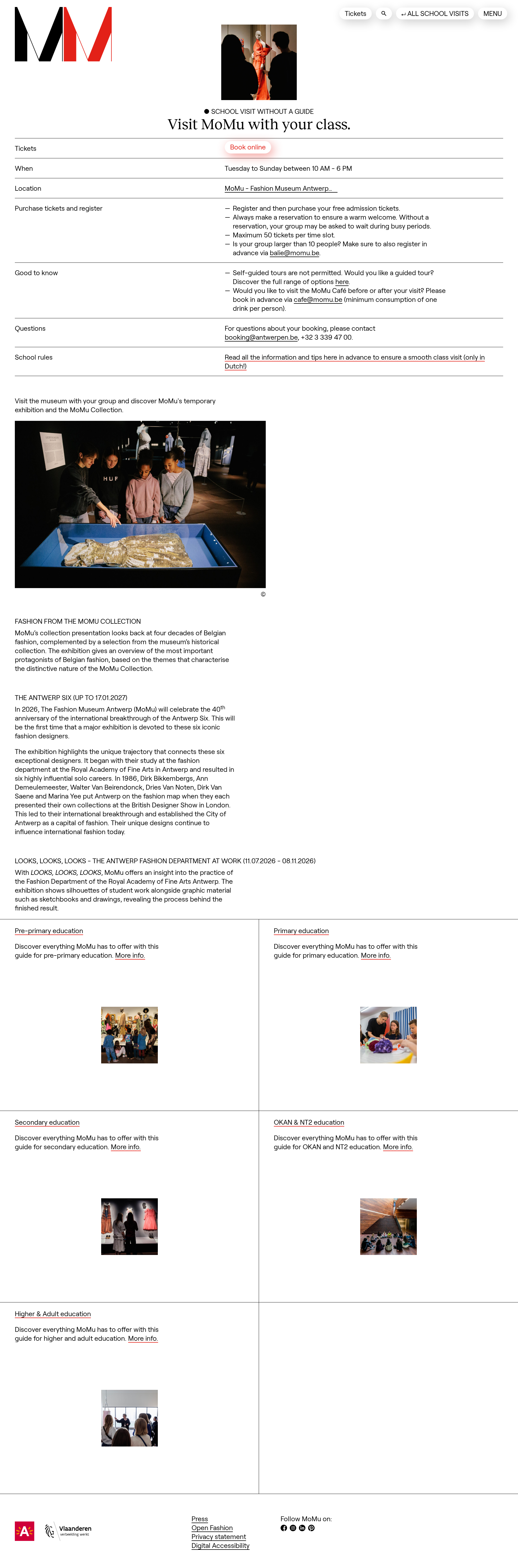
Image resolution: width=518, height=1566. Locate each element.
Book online (248, 147)
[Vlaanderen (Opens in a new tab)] (68, 1538)
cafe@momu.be (318, 299)
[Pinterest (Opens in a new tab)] (311, 1528)
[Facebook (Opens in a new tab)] (284, 1528)
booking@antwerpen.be (261, 337)
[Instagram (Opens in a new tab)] (293, 1528)
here (342, 281)
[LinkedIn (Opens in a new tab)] (302, 1528)
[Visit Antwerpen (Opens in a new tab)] (24, 1538)
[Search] (384, 13)
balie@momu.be (294, 252)
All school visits (438, 13)
